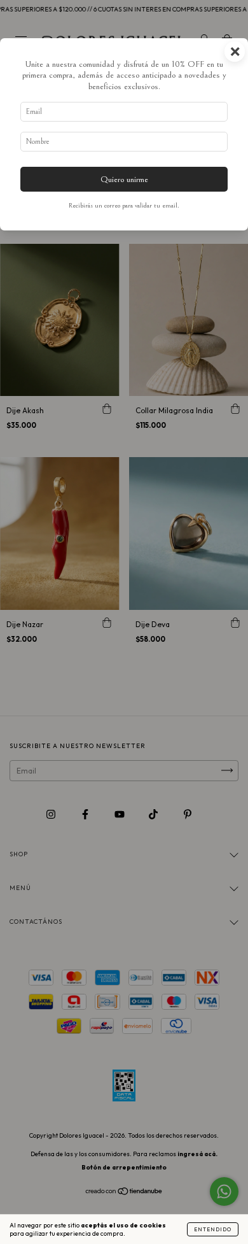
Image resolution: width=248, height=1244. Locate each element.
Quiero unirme (124, 179)
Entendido (212, 1229)
